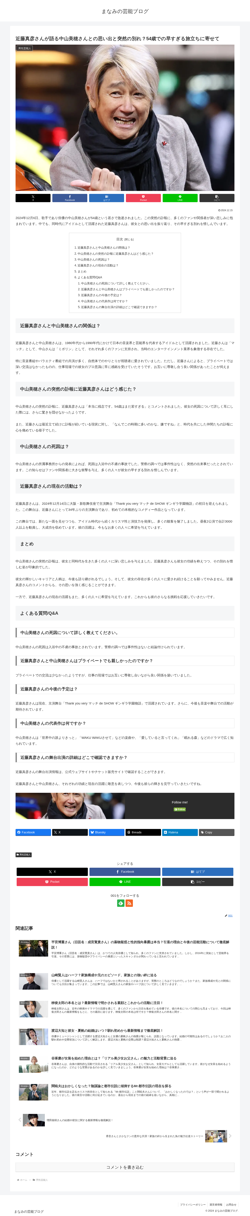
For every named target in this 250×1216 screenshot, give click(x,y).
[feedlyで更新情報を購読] (120, 903)
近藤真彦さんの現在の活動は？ (98, 265)
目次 (119, 239)
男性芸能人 (25, 854)
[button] (216, 198)
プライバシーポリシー (193, 1204)
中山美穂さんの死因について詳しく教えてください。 (116, 283)
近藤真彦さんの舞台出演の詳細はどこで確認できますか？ (119, 307)
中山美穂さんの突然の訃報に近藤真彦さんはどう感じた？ (116, 253)
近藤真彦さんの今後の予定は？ (101, 295)
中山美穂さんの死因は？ (94, 259)
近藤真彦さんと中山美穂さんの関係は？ (104, 247)
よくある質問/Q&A (90, 277)
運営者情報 (216, 1204)
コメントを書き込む (125, 1167)
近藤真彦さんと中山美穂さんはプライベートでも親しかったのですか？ (128, 289)
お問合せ (231, 1204)
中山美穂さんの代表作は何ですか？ (104, 301)
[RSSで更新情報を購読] (129, 903)
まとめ (82, 271)
